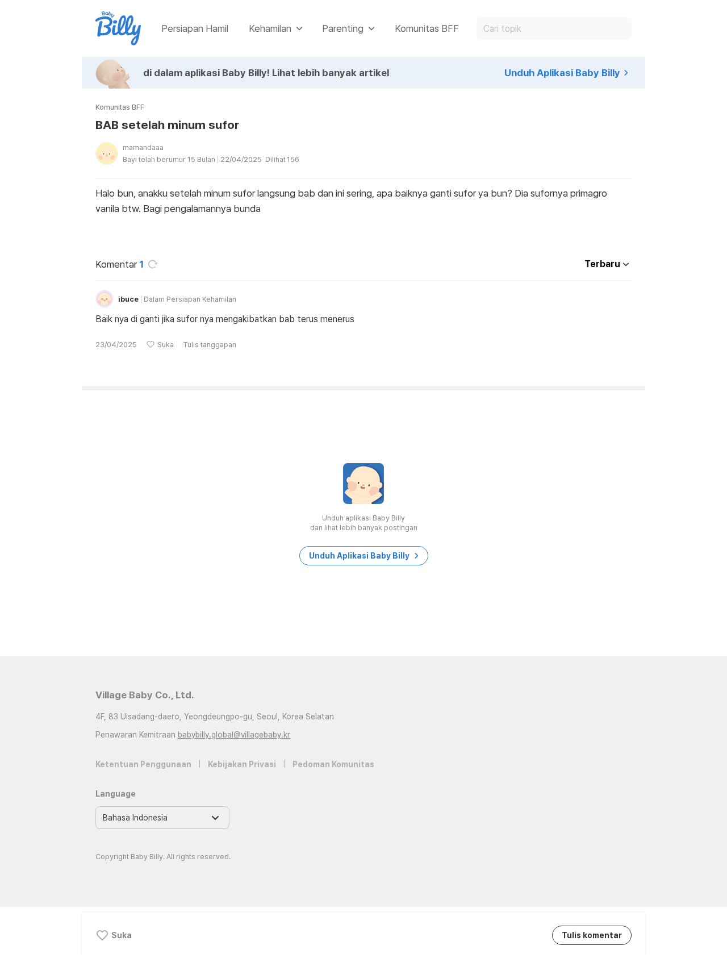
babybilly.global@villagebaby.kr (234, 734)
